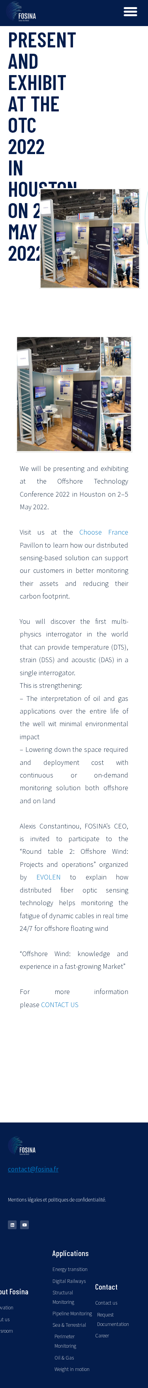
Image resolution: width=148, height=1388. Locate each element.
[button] (131, 12)
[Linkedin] (12, 1224)
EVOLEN (48, 876)
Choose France (103, 532)
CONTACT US (60, 1004)
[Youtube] (24, 1224)
